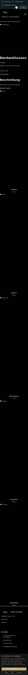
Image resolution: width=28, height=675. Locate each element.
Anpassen (6, 672)
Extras (5, 21)
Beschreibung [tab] (4, 74)
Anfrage (23, 7)
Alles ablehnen (20, 672)
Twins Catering (10, 17)
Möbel (9, 21)
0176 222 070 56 (19, 1)
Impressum (4, 622)
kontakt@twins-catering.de (10, 5)
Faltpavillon (14, 499)
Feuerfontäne (14, 603)
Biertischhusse (14, 396)
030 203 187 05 (7, 1)
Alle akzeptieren (14, 668)
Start (1, 21)
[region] (14, 664)
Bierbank (14, 189)
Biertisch (14, 292)
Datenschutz (4, 619)
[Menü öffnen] (25, 14)
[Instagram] (16, 7)
